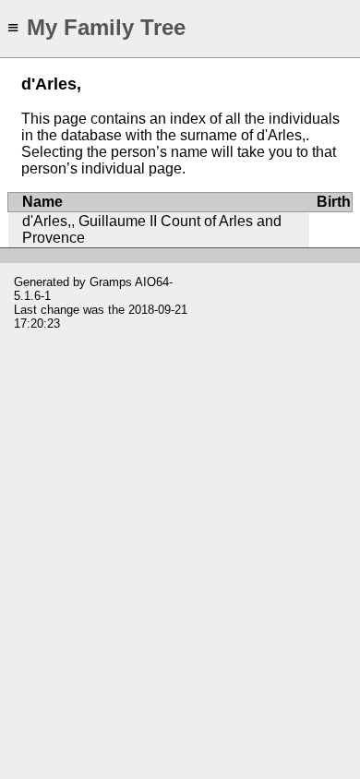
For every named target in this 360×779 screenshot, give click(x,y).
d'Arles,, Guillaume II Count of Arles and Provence (152, 229)
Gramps (111, 282)
